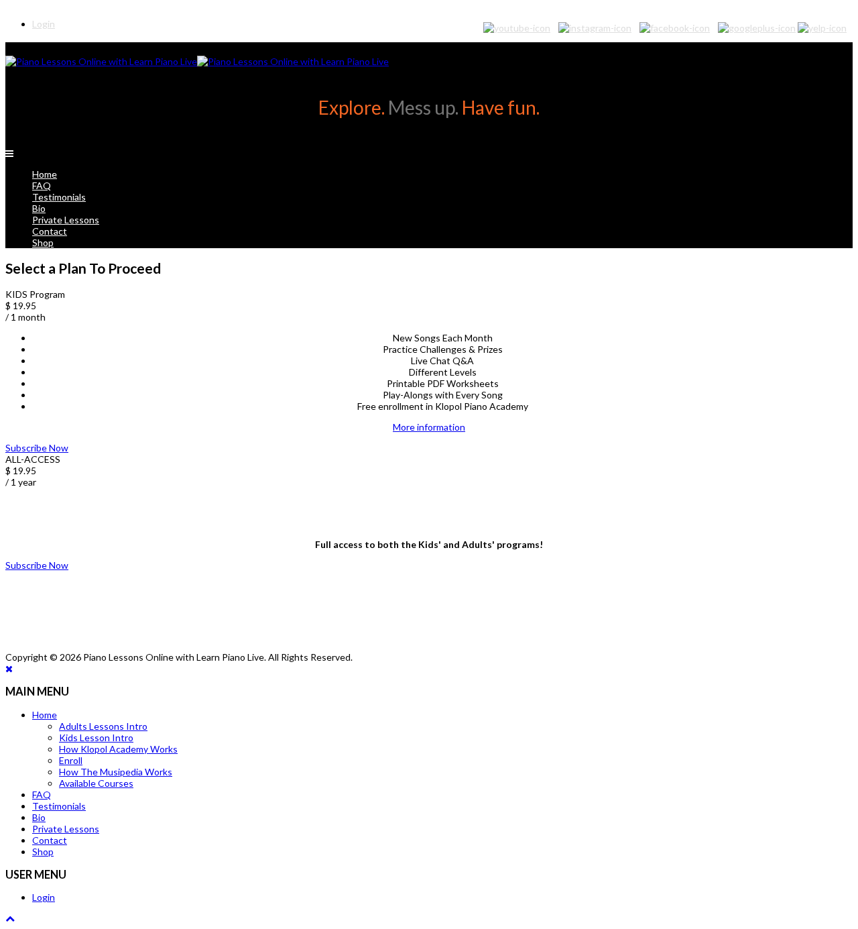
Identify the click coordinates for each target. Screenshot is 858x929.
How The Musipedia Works (115, 771)
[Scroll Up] (10, 918)
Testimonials (59, 197)
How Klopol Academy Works (118, 749)
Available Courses (96, 783)
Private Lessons (65, 219)
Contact (49, 231)
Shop (43, 242)
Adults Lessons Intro (103, 726)
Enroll (70, 760)
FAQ (41, 185)
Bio (39, 208)
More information (429, 427)
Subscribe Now (36, 447)
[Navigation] (9, 153)
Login (43, 897)
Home (44, 174)
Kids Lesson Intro (96, 737)
